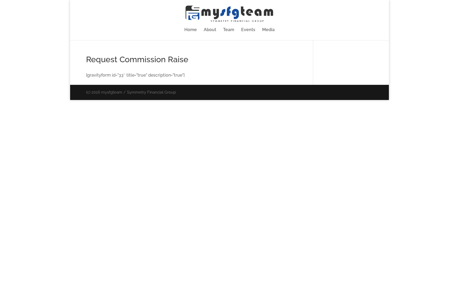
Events (248, 30)
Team (228, 30)
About (210, 30)
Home (190, 30)
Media (268, 30)
